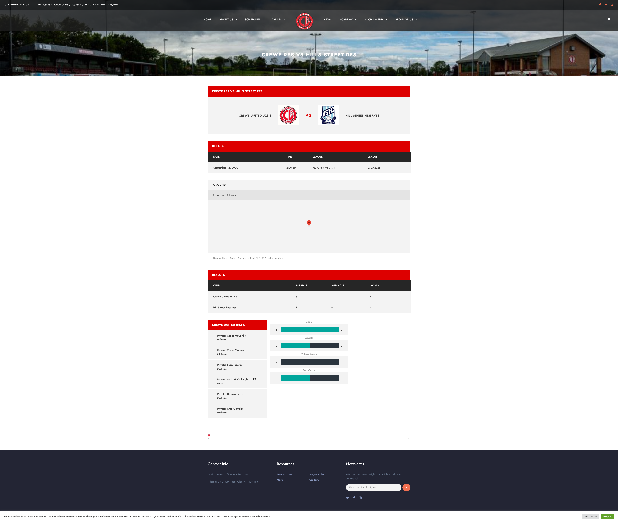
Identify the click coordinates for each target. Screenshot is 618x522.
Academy (346, 19)
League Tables (316, 474)
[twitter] (606, 4)
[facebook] (600, 4)
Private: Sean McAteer (230, 365)
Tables (277, 19)
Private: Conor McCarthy (231, 335)
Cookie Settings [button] (590, 516)
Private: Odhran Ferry (230, 394)
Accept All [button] (607, 516)
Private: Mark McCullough (232, 379)
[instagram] (612, 4)
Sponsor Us (404, 19)
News (327, 19)
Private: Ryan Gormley (230, 409)
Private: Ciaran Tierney (230, 350)
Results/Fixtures (285, 474)
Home (207, 19)
